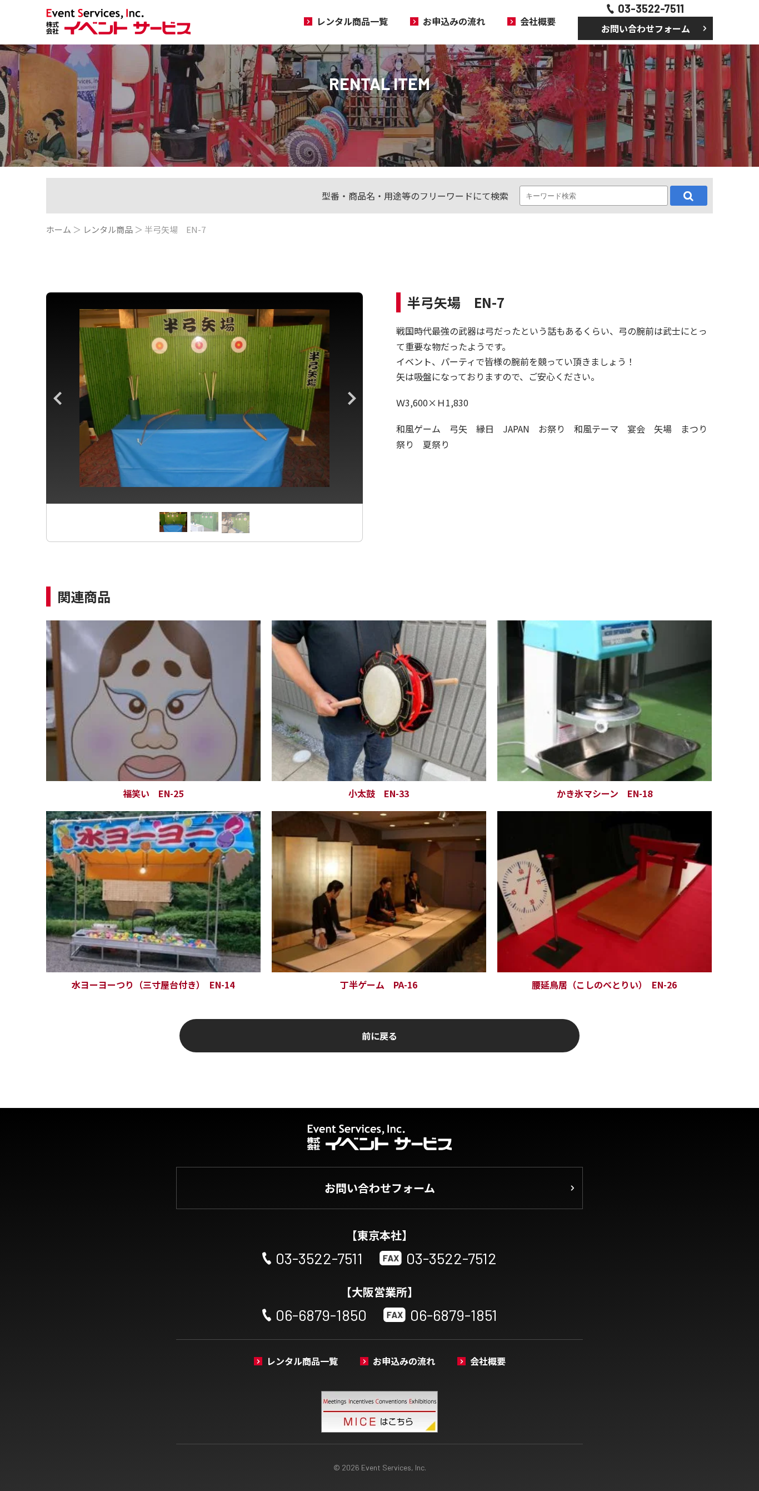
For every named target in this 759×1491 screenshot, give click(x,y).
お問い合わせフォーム (645, 28)
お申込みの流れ (454, 21)
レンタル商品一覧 (352, 21)
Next (351, 398)
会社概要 (538, 21)
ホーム (58, 229)
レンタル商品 (108, 229)
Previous (57, 398)
